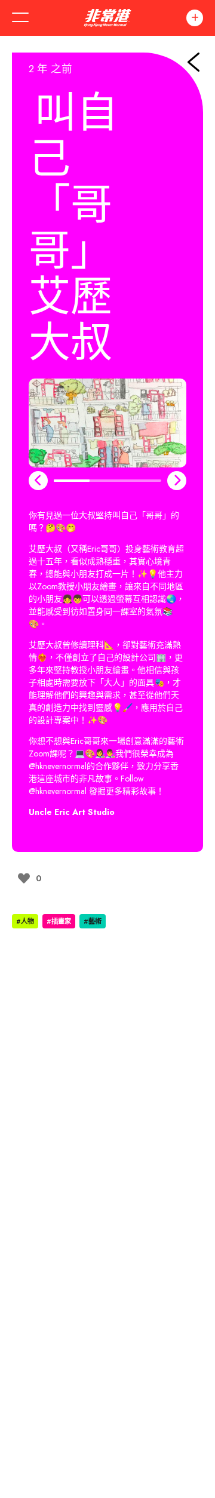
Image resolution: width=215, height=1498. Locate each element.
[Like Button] (24, 878)
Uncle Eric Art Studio (72, 812)
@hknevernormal (58, 766)
